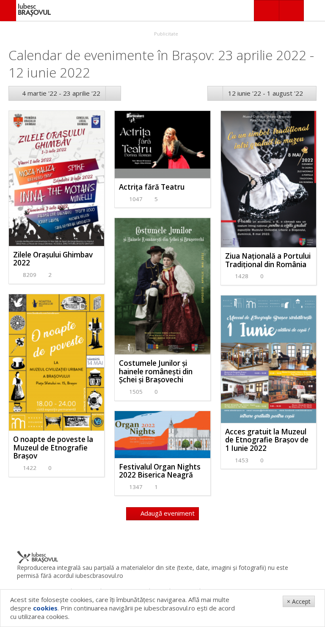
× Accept (299, 601)
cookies (45, 608)
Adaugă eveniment (167, 513)
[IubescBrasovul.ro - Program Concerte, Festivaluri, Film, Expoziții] (8, 10)
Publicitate (165, 33)
